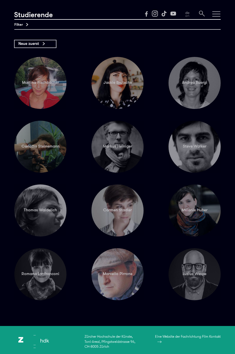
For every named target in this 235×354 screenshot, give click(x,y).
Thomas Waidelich (40, 210)
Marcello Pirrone (117, 274)
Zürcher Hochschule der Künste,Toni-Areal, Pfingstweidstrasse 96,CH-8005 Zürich (110, 341)
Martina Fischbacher (40, 82)
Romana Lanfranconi (40, 274)
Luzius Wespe (194, 274)
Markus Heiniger (117, 146)
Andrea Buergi (194, 82)
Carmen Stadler (117, 210)
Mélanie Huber (194, 210)
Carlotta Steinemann (40, 146)
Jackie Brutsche (117, 82)
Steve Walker (194, 146)
